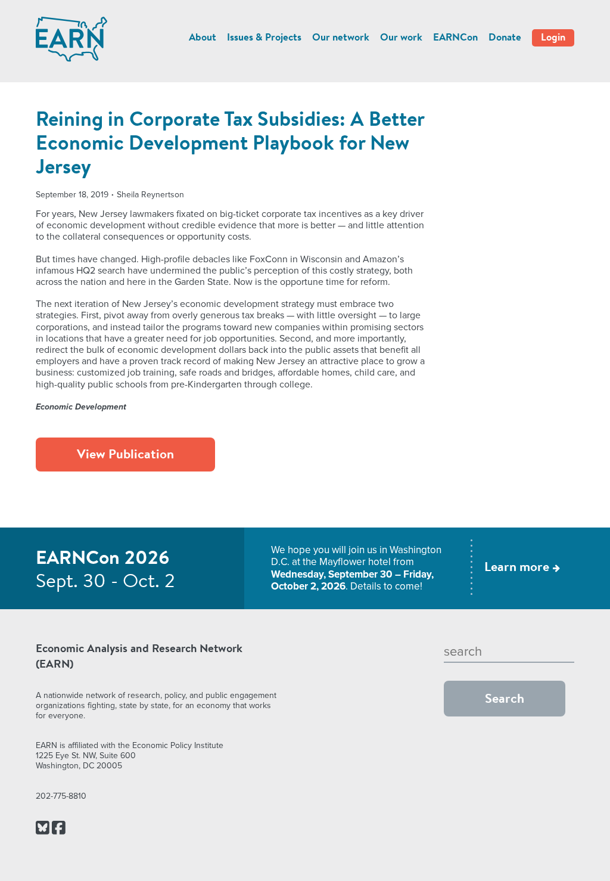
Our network (340, 38)
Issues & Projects (264, 38)
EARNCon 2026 (103, 559)
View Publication (125, 455)
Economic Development (81, 407)
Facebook (59, 829)
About (202, 38)
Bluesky (42, 829)
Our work (401, 38)
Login (553, 38)
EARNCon (455, 38)
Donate (504, 38)
